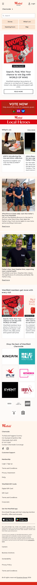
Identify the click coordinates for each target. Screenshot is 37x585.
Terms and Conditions (9, 468)
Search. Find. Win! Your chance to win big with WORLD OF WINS (12, 320)
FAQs (4, 477)
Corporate (5, 502)
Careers (4, 547)
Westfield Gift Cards (9, 484)
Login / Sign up (7, 464)
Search (7, 15)
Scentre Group (22, 577)
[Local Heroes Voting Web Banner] (18, 112)
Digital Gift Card (7, 488)
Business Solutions (8, 553)
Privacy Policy (7, 565)
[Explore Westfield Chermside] (18, 3)
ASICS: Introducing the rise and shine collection (12, 157)
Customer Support (8, 452)
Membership (6, 459)
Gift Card (5, 493)
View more (31, 130)
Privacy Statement (8, 473)
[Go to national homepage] (6, 425)
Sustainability (6, 559)
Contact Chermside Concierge (12, 444)
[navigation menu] (4, 3)
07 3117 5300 (6, 442)
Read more (18, 91)
